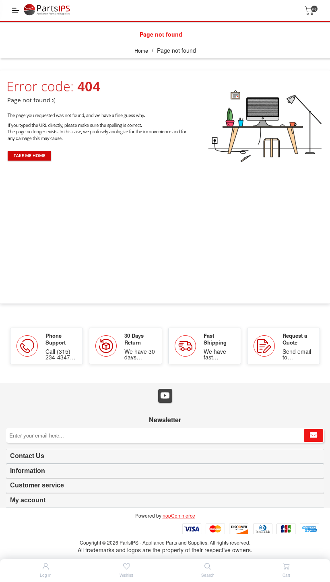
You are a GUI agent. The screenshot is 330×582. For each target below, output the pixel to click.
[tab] (165, 456)
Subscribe (313, 435)
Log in (46, 575)
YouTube (165, 396)
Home (141, 50)
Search (207, 575)
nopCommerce (179, 515)
